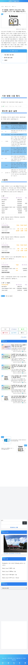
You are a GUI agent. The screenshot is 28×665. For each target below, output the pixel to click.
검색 (2, 520)
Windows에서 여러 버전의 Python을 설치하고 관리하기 (13, 564)
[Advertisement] (14, 79)
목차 (13, 50)
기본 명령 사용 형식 (9, 54)
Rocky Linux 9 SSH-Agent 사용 (9, 574)
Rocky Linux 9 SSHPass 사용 (9, 571)
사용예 (5, 60)
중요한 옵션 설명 (8, 57)
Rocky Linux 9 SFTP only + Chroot (10, 577)
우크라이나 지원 (14, 527)
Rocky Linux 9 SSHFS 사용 (8, 568)
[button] (22, 332)
